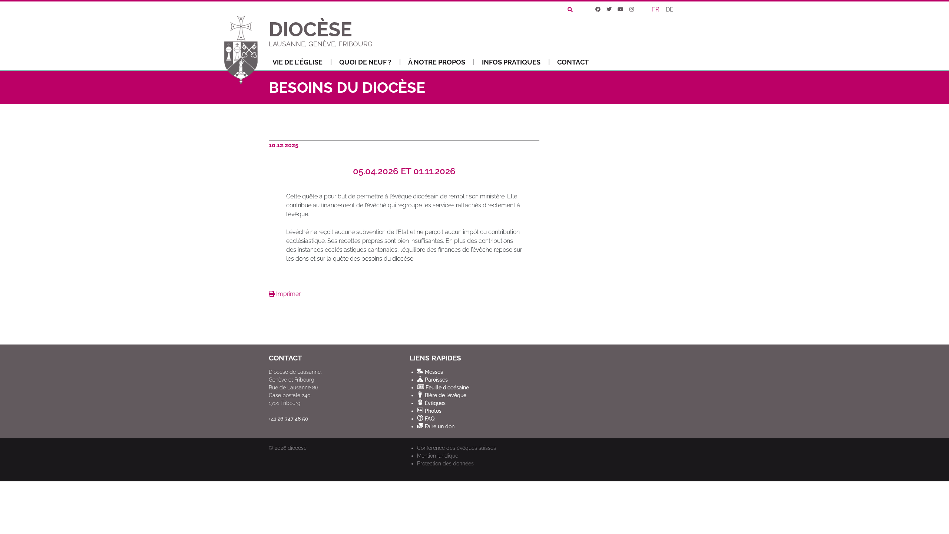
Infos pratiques (511, 62)
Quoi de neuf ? (365, 62)
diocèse (297, 448)
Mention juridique (437, 456)
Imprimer (288, 293)
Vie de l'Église (297, 62)
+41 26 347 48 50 (288, 419)
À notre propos (436, 62)
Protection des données (445, 464)
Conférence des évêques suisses (456, 448)
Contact (573, 62)
